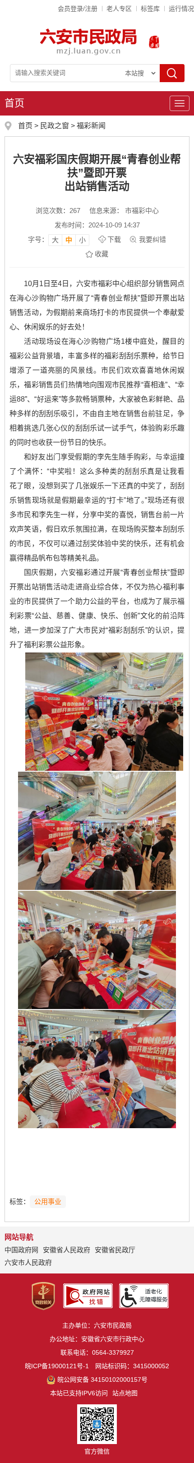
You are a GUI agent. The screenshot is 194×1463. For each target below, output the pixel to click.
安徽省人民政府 (66, 1250)
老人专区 (119, 8)
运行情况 (181, 8)
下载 (114, 239)
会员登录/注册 (77, 8)
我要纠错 (152, 239)
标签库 (150, 8)
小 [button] (82, 240)
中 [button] (68, 240)
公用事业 (47, 1201)
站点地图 (125, 1393)
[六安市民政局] (89, 41)
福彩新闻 (91, 126)
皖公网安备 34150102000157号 (102, 1379)
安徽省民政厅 (115, 1250)
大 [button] (55, 240)
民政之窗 (54, 126)
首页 (14, 103)
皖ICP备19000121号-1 (57, 1366)
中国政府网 (21, 1250)
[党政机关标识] (43, 1295)
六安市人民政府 (28, 1262)
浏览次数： (58, 210)
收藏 (101, 254)
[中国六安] (154, 42)
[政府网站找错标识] (88, 1295)
